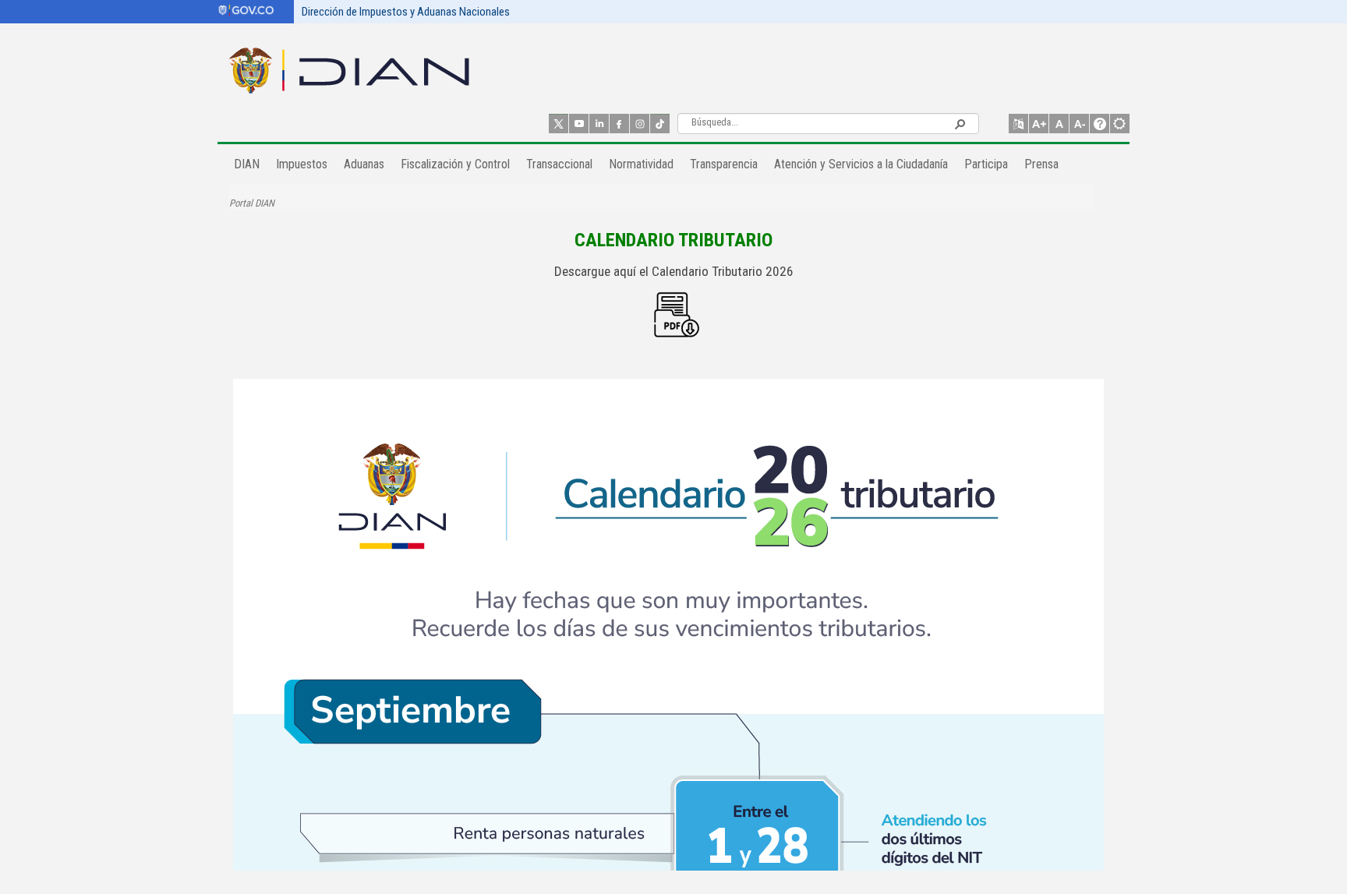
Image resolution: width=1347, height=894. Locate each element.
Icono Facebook (619, 123)
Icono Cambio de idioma (1018, 123)
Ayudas (1099, 123)
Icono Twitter (558, 123)
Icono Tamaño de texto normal (1059, 123)
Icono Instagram (639, 123)
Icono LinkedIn (599, 123)
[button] (959, 123)
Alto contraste (1120, 123)
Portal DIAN (251, 203)
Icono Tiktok (660, 123)
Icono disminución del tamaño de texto (1079, 123)
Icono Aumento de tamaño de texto (1038, 123)
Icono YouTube (579, 123)
